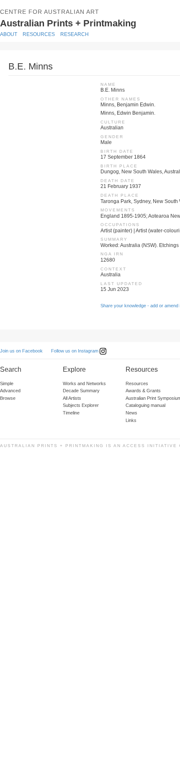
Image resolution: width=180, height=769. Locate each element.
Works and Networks (84, 383)
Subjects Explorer (81, 405)
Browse (7, 398)
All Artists (72, 398)
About (8, 34)
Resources (39, 34)
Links (131, 420)
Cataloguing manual (145, 405)
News (131, 412)
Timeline (71, 412)
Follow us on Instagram (75, 350)
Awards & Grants (143, 390)
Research (74, 34)
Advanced (10, 390)
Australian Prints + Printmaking (86, 22)
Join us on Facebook (21, 350)
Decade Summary (81, 390)
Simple (6, 383)
